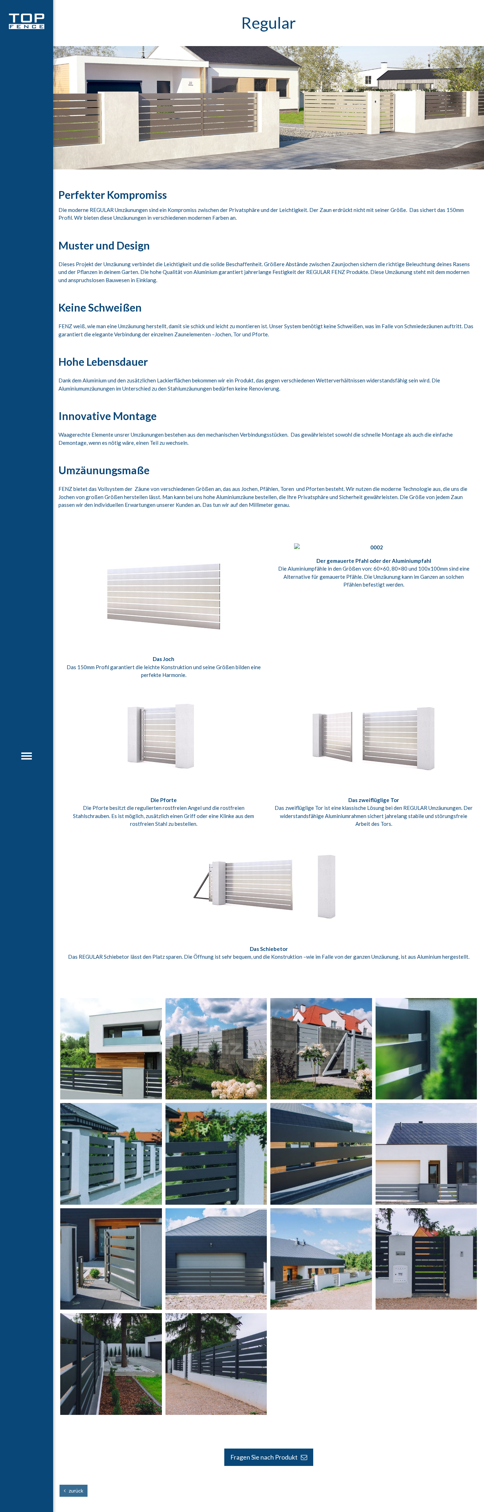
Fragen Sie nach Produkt (265, 1457)
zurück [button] (74, 1491)
